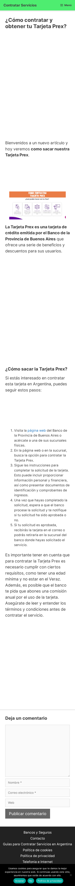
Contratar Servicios (20, 5)
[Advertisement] (37, 84)
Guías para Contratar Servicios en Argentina (37, 844)
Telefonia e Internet (37, 862)
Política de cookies (37, 850)
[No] (70, 875)
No (31, 880)
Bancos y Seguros (38, 832)
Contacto (37, 838)
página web (37, 431)
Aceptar (19, 880)
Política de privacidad (37, 856)
